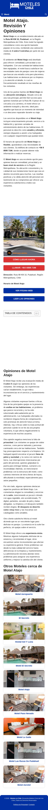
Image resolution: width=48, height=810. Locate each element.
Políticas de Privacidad (20, 804)
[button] (46, 14)
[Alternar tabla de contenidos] (35, 313)
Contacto (32, 804)
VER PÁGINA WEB (24, 291)
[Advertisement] (24, 342)
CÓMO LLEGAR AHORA (24, 260)
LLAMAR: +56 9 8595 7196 (24, 268)
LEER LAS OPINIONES (24, 299)
